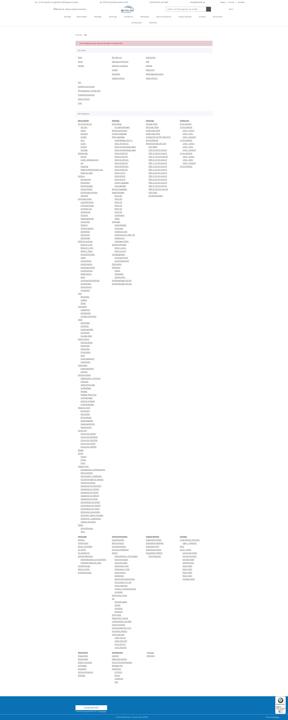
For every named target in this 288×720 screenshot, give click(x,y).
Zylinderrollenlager (119, 244)
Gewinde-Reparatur (85, 556)
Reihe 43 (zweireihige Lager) (125, 150)
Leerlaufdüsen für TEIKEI (90, 509)
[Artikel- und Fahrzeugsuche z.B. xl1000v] (208, 9)
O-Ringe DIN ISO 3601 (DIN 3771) (158, 137)
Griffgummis (85, 310)
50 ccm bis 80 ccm (85, 124)
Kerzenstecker (86, 261)
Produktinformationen (86, 95)
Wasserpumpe (86, 427)
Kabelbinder (119, 576)
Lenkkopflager (86, 388)
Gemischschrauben (88, 482)
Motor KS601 (187, 569)
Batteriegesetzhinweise (154, 74)
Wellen (80, 525)
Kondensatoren (86, 264)
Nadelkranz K (120, 238)
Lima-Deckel (85, 222)
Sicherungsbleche (87, 359)
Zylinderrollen (120, 277)
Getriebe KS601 (188, 563)
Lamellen (84, 372)
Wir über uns (117, 57)
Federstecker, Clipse (119, 595)
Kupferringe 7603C (153, 134)
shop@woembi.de (197, 2)
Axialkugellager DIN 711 (124, 140)
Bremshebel (85, 323)
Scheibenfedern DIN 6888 (121, 621)
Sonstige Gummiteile (88, 316)
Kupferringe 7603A (153, 130)
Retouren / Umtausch (120, 66)
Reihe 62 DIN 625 (121, 156)
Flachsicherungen (121, 559)
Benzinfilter (85, 297)
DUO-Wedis (153, 147)
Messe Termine (84, 99)
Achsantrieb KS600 (190, 553)
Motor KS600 (187, 566)
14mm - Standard (189, 163)
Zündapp (84, 150)
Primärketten (85, 352)
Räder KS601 (187, 576)
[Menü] (284, 697)
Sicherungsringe (118, 634)
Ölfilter (83, 303)
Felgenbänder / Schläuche (90, 378)
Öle (113, 598)
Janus (182, 546)
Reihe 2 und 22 (120, 248)
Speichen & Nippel (88, 401)
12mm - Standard (189, 150)
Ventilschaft (85, 235)
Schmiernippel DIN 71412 (121, 628)
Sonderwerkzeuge (84, 572)
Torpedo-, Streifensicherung (125, 589)
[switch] (280, 711)
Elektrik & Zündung (85, 241)
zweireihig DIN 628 (122, 261)
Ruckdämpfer (86, 313)
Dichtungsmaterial (119, 546)
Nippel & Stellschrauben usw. (92, 169)
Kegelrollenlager (118, 192)
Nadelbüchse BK (121, 231)
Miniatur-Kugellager (119, 189)
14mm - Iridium (188, 156)
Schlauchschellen (118, 625)
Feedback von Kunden (86, 86)
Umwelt (115, 70)
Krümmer (84, 215)
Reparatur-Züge (87, 173)
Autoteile (115, 656)
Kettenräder (85, 346)
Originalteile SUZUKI (153, 550)
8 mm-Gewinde (185, 124)
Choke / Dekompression (89, 160)
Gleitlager (150, 652)
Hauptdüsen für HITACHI (90, 489)
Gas (82, 163)
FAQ (79, 82)
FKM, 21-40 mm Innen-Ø (158, 153)
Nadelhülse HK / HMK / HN (125, 235)
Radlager (84, 391)
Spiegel (80, 450)
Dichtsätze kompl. (87, 205)
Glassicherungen (121, 563)
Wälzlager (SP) (117, 665)
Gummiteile (82, 306)
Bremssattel (85, 414)
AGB (147, 61)
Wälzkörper (116, 267)
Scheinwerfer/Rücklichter (90, 280)
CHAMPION (119, 678)
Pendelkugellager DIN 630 (121, 280)
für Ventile (82, 550)
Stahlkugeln (119, 274)
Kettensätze (85, 349)
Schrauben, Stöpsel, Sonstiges (92, 515)
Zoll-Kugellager (120, 186)
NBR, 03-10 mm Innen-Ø (158, 160)
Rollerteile (150, 656)
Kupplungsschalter (88, 267)
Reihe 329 (118, 212)
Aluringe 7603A (151, 124)
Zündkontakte (86, 284)
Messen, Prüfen (84, 569)
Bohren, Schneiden (85, 546)
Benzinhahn (85, 411)
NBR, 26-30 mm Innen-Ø (158, 173)
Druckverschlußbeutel (120, 550)
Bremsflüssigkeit (121, 602)
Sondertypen (119, 215)
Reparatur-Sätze (84, 407)
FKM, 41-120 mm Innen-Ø (158, 156)
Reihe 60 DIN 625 (121, 153)
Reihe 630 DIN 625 (121, 166)
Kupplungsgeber (87, 421)
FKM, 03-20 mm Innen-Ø (158, 150)
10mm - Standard (189, 137)
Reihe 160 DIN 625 (121, 143)
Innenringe (119, 228)
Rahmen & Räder (84, 375)
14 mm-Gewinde (186, 153)
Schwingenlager (87, 398)
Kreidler (84, 137)
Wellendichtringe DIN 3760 (156, 143)
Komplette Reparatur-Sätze (91, 563)
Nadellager (116, 222)
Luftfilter (84, 300)
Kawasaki (84, 134)
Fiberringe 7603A (152, 127)
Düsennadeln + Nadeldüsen (91, 476)
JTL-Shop (276, 717)
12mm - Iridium (188, 143)
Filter (80, 293)
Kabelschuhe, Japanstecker (125, 579)
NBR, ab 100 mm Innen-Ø (158, 189)
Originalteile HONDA (153, 540)
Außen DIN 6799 (121, 641)
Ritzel (83, 355)
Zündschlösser (86, 287)
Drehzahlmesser (87, 528)
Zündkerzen (116, 669)
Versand (103, 711)
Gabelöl (117, 605)
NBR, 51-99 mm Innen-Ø (158, 186)
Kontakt (241, 2)
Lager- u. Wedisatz (190, 543)
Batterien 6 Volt (86, 244)
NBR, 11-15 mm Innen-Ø (158, 163)
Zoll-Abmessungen (156, 196)
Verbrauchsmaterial (85, 672)
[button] (217, 9)
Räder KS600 (187, 572)
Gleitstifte (84, 196)
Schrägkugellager (118, 254)
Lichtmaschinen (87, 271)
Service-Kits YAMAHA (88, 447)
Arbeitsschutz (83, 543)
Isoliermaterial (120, 572)
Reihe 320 (118, 202)
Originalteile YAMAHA (154, 553)
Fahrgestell (82, 669)
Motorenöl (118, 611)
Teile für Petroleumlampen (122, 662)
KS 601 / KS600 (185, 550)
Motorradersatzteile (119, 659)
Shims (83, 463)
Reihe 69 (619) (120, 179)
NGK (116, 682)
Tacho (83, 531)
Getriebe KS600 (188, 559)
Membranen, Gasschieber (90, 512)
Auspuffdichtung (87, 202)
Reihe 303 (118, 199)
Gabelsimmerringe (88, 385)
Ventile (80, 453)
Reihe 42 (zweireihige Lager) (125, 147)
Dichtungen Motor (85, 199)
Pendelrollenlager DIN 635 (122, 284)
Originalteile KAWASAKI (154, 543)
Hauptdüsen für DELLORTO (91, 486)
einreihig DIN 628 (121, 257)
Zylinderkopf (85, 238)
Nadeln (117, 271)
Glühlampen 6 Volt (122, 566)
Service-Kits (82, 430)
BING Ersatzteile (87, 473)
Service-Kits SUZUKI (88, 443)
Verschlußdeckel (152, 140)
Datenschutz (150, 57)
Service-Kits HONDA (88, 434)
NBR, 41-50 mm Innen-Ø (158, 182)
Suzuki (83, 143)
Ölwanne (84, 225)
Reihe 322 (118, 205)
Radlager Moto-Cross (88, 394)
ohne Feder (153, 192)
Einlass (83, 460)
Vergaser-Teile (83, 466)
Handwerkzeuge (84, 566)
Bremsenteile (83, 659)
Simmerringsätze (87, 228)
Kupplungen (82, 365)
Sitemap (149, 66)
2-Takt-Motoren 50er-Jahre (190, 540)
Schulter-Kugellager (119, 134)
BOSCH (117, 675)
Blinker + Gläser (87, 251)
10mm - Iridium (188, 130)
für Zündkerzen (84, 553)
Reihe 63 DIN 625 (121, 163)
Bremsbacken (86, 179)
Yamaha (84, 147)
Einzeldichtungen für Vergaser (92, 479)
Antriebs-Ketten (87, 342)
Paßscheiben (117, 264)
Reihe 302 (118, 196)
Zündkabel (119, 592)
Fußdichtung (85, 212)
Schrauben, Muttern (119, 631)
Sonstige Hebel (86, 336)
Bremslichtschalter (88, 254)
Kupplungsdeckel (87, 218)
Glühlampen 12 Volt (122, 569)
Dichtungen (82, 665)
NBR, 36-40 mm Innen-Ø (158, 179)
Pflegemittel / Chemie (120, 618)
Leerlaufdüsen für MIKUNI (90, 505)
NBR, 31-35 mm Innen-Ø (158, 176)
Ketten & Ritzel (83, 339)
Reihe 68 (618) (120, 176)
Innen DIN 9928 (120, 647)
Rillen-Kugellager (118, 137)
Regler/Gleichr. (86, 274)
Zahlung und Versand (120, 61)
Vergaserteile (83, 656)
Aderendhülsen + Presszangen (126, 556)
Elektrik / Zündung (85, 662)
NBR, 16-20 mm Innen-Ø (158, 166)
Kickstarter (85, 326)
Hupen (83, 257)
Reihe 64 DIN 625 (121, 169)
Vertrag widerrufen (91, 708)
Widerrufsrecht (151, 78)
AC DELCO (118, 672)
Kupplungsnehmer (88, 424)
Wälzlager (81, 675)
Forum (231, 2)
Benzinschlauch (118, 543)
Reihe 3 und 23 (120, 251)
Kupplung (84, 166)
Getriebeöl (119, 608)
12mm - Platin (188, 147)
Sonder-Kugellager (122, 182)
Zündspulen (85, 290)
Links (80, 103)
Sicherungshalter (121, 585)
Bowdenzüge (83, 153)
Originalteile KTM (152, 546)
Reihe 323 (118, 209)
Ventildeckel (85, 231)
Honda (83, 130)
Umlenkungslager (87, 404)
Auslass (83, 456)
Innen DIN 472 (120, 644)
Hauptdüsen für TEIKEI (89, 499)
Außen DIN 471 (120, 638)
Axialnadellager (120, 225)
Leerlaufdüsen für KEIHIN (90, 502)
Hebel (80, 319)
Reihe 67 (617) (120, 173)
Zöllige (117, 218)
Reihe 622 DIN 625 (121, 160)
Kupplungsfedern (87, 368)
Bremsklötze (85, 182)
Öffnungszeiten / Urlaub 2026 (89, 91)
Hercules (84, 127)
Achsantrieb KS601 (190, 556)
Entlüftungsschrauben (89, 192)
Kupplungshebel (87, 329)
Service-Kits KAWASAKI (89, 437)
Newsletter (116, 74)
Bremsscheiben (86, 189)
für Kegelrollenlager (122, 127)
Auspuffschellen (118, 540)
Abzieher (81, 540)
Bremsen (81, 176)
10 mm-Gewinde (186, 127)
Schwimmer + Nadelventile (91, 518)
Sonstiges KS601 (189, 579)
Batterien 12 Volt (87, 248)
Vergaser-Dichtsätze (88, 522)
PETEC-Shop (116, 615)
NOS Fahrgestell (155, 556)
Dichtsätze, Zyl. (86, 209)
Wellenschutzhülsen (119, 130)
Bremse (83, 156)
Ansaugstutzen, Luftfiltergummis (93, 469)
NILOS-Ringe (116, 124)
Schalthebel (85, 332)
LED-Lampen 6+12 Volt (123, 582)
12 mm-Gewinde (186, 140)
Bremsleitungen (87, 186)
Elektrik (114, 553)
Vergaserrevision (118, 78)
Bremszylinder (86, 417)
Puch (82, 140)
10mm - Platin (188, 134)
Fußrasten (84, 381)
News (222, 2)
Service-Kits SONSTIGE (89, 440)
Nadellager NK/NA (121, 241)
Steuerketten (85, 362)
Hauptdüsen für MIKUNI (90, 496)
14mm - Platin (188, 160)
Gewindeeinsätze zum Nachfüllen (93, 559)
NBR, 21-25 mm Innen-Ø (158, 169)
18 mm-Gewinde (186, 166)
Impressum (150, 70)
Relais (83, 277)
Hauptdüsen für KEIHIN (89, 492)
